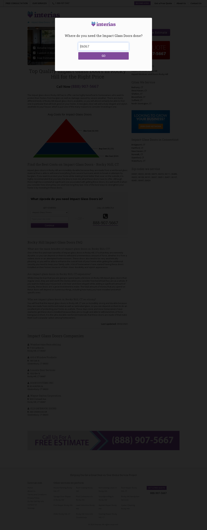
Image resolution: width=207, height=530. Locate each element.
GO (103, 55)
